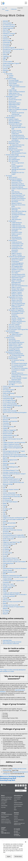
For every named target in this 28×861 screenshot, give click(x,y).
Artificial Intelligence (14, 122)
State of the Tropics (8, 584)
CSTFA (5, 491)
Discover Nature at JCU (9, 526)
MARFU (5, 503)
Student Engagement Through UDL (17, 166)
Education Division (8, 432)
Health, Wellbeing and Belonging (12, 405)
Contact (3, 827)
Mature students (7, 40)
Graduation (6, 388)
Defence (5, 54)
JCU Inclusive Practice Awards (19, 363)
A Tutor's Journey (16, 130)
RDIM (4, 574)
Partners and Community (10, 411)
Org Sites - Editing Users (18, 318)
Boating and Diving (8, 477)
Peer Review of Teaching (15, 95)
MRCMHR (5, 21)
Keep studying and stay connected (12, 642)
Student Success (10, 337)
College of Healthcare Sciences (11, 444)
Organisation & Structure (15, 297)
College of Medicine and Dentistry (12, 446)
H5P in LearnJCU (15, 271)
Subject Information (14, 85)
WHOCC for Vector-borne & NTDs (12, 601)
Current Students (7, 61)
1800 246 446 (3, 830)
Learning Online (7, 640)
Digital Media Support (14, 103)
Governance (6, 425)
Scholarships (6, 42)
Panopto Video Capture (17, 289)
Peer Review (14, 201)
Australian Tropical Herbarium (11, 472)
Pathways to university (9, 33)
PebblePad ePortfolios (17, 290)
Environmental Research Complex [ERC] (13, 535)
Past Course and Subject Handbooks (13, 519)
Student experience (8, 28)
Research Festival (7, 433)
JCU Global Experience (9, 25)
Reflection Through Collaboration (16, 132)
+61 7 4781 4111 (17, 830)
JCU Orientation (7, 67)
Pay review (6, 612)
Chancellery (6, 423)
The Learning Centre (14, 341)
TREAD (5, 591)
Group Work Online (16, 232)
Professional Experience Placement (12, 397)
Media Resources (16, 284)
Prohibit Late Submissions (18, 321)
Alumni (5, 416)
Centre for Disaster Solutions (11, 489)
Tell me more (18, 856)
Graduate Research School (10, 435)
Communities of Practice (15, 383)
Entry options (6, 44)
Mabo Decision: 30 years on (10, 558)
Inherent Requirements (9, 544)
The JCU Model (13, 83)
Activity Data (14, 316)
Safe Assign (14, 209)
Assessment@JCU (10, 117)
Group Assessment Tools (18, 195)
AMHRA (5, 465)
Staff (4, 524)
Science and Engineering (6, 822)
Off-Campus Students (9, 390)
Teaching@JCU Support (12, 96)
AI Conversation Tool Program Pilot (18, 329)
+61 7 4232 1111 (17, 833)
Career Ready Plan (8, 407)
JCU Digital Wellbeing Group (10, 467)
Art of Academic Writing (9, 400)
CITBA (5, 486)
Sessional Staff (13, 111)
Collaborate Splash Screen (18, 227)
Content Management (17, 263)
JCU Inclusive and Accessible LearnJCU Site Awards (18, 365)
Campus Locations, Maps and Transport (6, 799)
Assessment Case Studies (15, 124)
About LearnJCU (13, 177)
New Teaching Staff (14, 108)
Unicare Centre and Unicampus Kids (12, 386)
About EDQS (9, 74)
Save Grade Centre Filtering (18, 211)
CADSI (4, 510)
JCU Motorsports (7, 553)
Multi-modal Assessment (18, 137)
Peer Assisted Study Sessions (16, 342)
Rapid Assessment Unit (9, 572)
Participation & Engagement (16, 310)
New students (7, 65)
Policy (4, 565)
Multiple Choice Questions (16, 150)
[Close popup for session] (25, 842)
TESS (4, 507)
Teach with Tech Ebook (15, 326)
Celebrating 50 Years (8, 426)
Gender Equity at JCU (8, 539)
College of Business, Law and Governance (14, 442)
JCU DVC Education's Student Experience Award (19, 378)
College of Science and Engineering (12, 448)
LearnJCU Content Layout (18, 276)
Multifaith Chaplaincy (14, 350)
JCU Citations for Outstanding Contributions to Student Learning (19, 369)
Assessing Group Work (17, 184)
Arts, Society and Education (6, 814)
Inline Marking (15, 192)
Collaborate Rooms (16, 222)
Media (4, 603)
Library (5, 556)
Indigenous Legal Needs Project (11, 542)
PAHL (4, 567)
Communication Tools (17, 243)
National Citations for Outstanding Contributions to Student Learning (19, 374)
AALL (4, 60)
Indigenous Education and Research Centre (14, 517)
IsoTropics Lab (7, 546)
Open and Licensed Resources (19, 286)
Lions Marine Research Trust (11, 470)
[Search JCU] (26, 3)
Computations (15, 261)
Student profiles (7, 587)
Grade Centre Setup (16, 193)
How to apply (6, 32)
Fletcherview (6, 498)
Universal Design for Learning (17, 156)
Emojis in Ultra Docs (16, 268)
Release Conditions (16, 203)
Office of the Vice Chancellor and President (14, 561)
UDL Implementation (14, 159)
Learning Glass (13, 106)
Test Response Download (18, 214)
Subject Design (13, 90)
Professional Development (16, 354)
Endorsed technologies (15, 328)
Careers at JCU (7, 409)
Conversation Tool (16, 229)
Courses (5, 37)
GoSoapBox (14, 231)
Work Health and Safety (9, 523)
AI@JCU (5, 58)
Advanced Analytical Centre (10, 460)
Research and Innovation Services (12, 439)
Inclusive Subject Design (12, 155)
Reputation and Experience (10, 421)
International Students (9, 26)
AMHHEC (5, 461)
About (3, 795)
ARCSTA (5, 468)
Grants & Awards (13, 358)
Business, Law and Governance (5, 817)
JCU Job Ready (7, 391)
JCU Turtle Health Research (10, 502)
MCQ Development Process (18, 153)
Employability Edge (8, 398)
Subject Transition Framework (17, 91)
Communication (13, 240)
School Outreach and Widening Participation (15, 412)
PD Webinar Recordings (17, 355)
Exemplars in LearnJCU (17, 269)
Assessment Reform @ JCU (16, 82)
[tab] (14, 650)
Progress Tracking (16, 255)
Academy (5, 428)
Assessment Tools (13, 143)
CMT (4, 487)
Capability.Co (6, 56)
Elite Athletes (6, 53)
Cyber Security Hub (8, 528)
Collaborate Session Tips (18, 226)
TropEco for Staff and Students (11, 593)
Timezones (14, 218)
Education (16, 821)
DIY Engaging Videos (17, 266)
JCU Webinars (7, 549)
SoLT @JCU (12, 384)
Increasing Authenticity (17, 135)
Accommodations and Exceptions (17, 314)
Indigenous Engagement (9, 430)
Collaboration (14, 9)
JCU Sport (5, 554)
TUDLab (5, 598)
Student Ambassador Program (11, 63)
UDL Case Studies (13, 161)
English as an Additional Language (18, 109)
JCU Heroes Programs (9, 47)
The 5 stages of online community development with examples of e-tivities (13, 670)
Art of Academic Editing (9, 402)
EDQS (3, 9)
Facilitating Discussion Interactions (17, 249)
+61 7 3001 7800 (17, 835)
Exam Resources (13, 148)
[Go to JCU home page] (3, 785)
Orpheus (5, 505)
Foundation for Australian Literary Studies (14, 537)
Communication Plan (17, 245)
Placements (6, 70)
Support (11, 77)
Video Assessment (16, 219)
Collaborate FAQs (16, 224)
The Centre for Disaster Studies (11, 495)
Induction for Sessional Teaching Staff (17, 113)
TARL (4, 514)
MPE (4, 449)
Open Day (5, 30)
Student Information (17, 334)
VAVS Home (6, 600)
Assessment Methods (14, 142)
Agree (8, 856)
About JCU (6, 419)
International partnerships (10, 418)
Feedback (21, 790)
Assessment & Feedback (15, 179)
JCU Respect (6, 610)
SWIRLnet (5, 589)
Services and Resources (19, 819)
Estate (5, 521)
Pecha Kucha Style (16, 125)
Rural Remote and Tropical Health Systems (14, 454)
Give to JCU (6, 540)
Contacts (11, 75)
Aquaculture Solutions (9, 463)
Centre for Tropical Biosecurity (11, 481)
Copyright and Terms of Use (10, 605)
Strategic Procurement (9, 586)
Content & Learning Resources (17, 256)
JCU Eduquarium (7, 500)
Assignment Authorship (17, 145)
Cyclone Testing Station (9, 493)
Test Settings (15, 216)
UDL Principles (13, 158)
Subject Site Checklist (17, 295)
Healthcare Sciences (5, 819)
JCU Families (6, 46)
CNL (4, 512)
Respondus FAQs (16, 208)
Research (5, 614)
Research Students (17, 806)
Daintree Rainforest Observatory (12, 496)
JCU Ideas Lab (7, 509)
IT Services (6, 547)
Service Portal (12, 101)
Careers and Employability (16, 347)
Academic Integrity (14, 119)
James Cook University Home (3, 3)
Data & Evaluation (10, 331)
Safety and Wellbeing (9, 393)
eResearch (6, 516)
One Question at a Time (17, 200)
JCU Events (6, 551)
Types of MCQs (15, 151)
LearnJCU (5, 68)
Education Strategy (11, 78)
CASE (4, 441)
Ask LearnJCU (12, 98)
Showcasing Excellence (15, 381)
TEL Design (6, 9)
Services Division (7, 533)
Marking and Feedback (17, 197)
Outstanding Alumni (8, 563)
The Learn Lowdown (14, 324)
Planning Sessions (16, 237)
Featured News (4, 805)
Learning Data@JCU (14, 332)
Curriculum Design (14, 80)
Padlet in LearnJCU (16, 234)
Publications (6, 39)
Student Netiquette (16, 239)
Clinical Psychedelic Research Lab (12, 479)
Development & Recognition (13, 352)
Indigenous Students (18, 802)
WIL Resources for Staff (15, 116)
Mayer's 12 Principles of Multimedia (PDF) (17, 281)
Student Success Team (15, 345)
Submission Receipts (17, 213)
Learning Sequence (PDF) (18, 274)
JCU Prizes (6, 395)
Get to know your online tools (11, 643)
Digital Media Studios (14, 104)
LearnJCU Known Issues (15, 99)
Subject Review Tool (14, 93)
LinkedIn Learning (16, 279)
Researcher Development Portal (11, 575)
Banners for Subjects (17, 260)
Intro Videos (14, 273)
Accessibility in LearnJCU (18, 258)
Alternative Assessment (15, 121)
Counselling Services (14, 349)
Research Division (8, 437)
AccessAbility (12, 339)
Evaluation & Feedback (15, 336)
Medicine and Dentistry (5, 821)
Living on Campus (8, 35)
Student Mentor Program (15, 344)
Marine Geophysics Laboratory (11, 560)
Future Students (7, 23)
